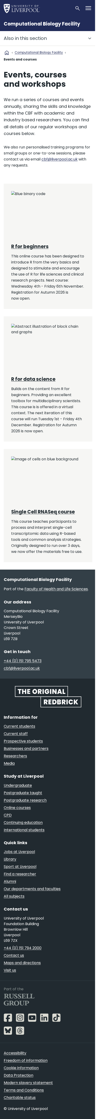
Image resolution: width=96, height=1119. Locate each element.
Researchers (15, 756)
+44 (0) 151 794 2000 (22, 948)
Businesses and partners (26, 748)
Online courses (17, 807)
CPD (8, 815)
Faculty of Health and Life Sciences (56, 589)
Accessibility (15, 1053)
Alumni (10, 881)
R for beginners (29, 246)
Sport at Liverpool (20, 866)
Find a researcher (20, 874)
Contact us (14, 955)
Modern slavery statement (28, 1082)
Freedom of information (26, 1060)
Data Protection (18, 1075)
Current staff (16, 733)
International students (24, 830)
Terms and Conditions (24, 1090)
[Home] (37, 8)
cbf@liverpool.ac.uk (59, 159)
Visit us (10, 970)
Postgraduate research (25, 800)
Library (10, 859)
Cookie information (21, 1068)
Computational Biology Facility (42, 24)
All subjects (14, 896)
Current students (19, 726)
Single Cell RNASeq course (43, 512)
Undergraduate (18, 785)
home (7, 52)
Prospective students (23, 741)
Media (9, 763)
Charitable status (20, 1097)
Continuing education (23, 822)
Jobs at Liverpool (19, 851)
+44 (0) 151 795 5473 (22, 661)
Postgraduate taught (23, 792)
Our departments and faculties (32, 888)
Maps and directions (22, 962)
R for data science (33, 379)
